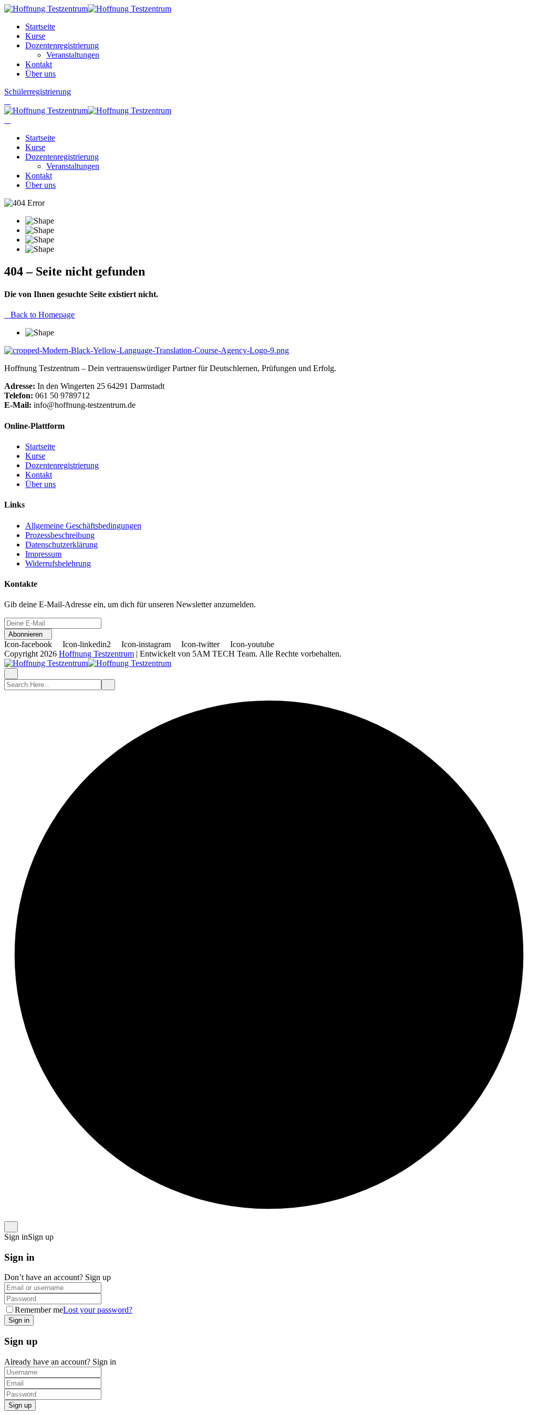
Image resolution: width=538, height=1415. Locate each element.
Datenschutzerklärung (61, 544)
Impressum (43, 554)
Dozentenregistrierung (62, 45)
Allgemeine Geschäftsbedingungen (83, 525)
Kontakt (38, 64)
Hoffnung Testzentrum (96, 653)
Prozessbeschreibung (60, 535)
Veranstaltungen (72, 54)
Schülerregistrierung (37, 91)
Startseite (40, 26)
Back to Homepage (43, 314)
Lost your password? (97, 1309)
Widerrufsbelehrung (58, 563)
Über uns (40, 73)
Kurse (35, 35)
